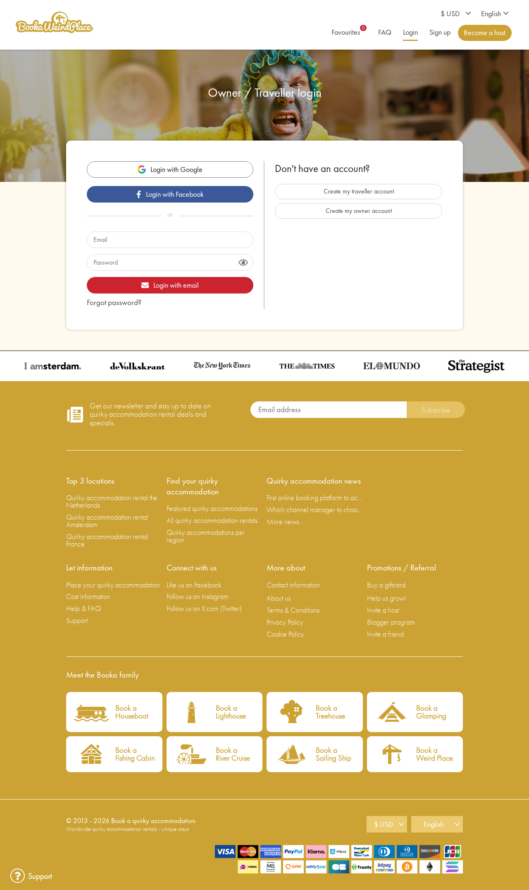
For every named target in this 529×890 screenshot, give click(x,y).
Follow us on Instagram (198, 596)
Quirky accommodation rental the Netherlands (111, 501)
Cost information (88, 596)
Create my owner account (359, 210)
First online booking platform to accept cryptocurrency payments (315, 497)
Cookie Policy (285, 634)
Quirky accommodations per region (206, 535)
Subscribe (435, 410)
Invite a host (383, 610)
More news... (285, 521)
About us (279, 598)
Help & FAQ (83, 608)
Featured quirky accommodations (212, 508)
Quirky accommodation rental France (107, 540)
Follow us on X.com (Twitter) (204, 608)
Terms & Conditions (293, 610)
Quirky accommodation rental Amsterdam (107, 520)
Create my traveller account (359, 191)
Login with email (176, 285)
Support (77, 620)
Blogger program (391, 622)
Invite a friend (385, 634)
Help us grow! (386, 598)
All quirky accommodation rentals (212, 520)
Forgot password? (114, 302)
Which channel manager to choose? (315, 509)
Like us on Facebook (194, 584)
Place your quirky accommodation (113, 584)
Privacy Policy (285, 622)
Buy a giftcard (386, 584)
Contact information (293, 584)
